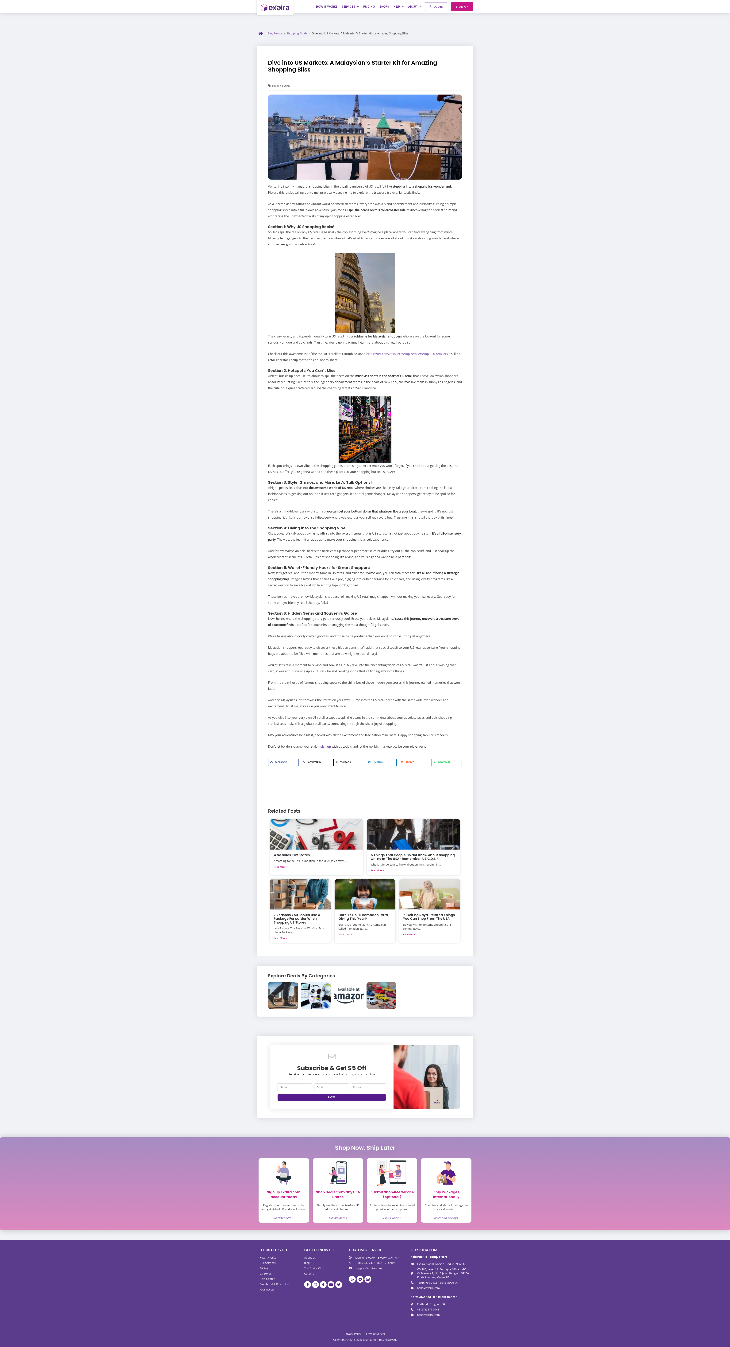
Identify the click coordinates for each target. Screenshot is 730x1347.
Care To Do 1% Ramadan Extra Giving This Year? (363, 917)
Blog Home (274, 33)
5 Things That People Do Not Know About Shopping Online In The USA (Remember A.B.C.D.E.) (413, 857)
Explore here (337, 1218)
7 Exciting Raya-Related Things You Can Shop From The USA (429, 917)
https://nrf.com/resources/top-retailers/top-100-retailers (407, 354)
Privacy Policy (352, 1334)
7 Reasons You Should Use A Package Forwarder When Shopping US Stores (297, 919)
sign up (326, 746)
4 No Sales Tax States (292, 855)
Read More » (280, 866)
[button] (283, 762)
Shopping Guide (296, 33)
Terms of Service (375, 1334)
